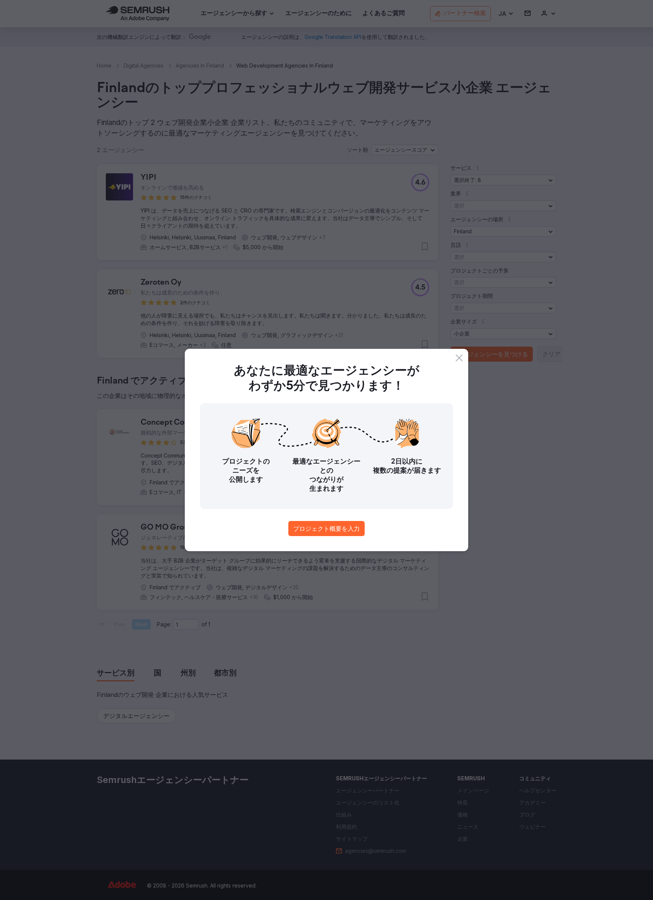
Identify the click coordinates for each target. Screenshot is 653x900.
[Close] (459, 358)
